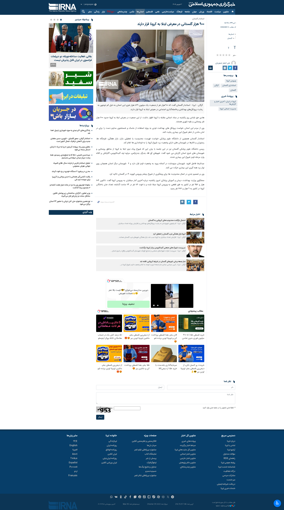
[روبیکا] (163, 497)
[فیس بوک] (130, 497)
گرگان (216, 85)
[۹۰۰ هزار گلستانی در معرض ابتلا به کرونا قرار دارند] (150, 66)
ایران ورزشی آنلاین (109, 463)
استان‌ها (140, 12)
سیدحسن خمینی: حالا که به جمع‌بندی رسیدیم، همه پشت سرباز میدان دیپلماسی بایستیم (70, 156)
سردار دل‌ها (151, 445)
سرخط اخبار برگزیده (188, 445)
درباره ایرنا (231, 441)
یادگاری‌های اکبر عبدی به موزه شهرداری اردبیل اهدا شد (70, 132)
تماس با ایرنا (230, 445)
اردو (75, 471)
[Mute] (158, 305)
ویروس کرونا (231, 81)
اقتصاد (209, 12)
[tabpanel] (71, 45)
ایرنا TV (110, 12)
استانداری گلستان (229, 85)
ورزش (201, 12)
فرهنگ (179, 12)
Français (72, 475)
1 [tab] (61, 20)
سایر (90, 12)
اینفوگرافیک (151, 463)
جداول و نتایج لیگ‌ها (147, 467)
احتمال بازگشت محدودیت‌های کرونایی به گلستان (166, 220)
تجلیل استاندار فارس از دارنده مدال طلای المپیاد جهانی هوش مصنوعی (71, 165)
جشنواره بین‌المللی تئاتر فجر (145, 475)
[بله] (154, 497)
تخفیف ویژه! (128, 304)
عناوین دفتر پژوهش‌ (187, 463)
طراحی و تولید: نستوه (223, 506)
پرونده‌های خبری (188, 441)
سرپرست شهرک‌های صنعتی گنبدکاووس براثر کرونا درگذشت (162, 247)
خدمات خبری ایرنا (228, 488)
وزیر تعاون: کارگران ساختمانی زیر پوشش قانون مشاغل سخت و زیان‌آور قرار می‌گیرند (71, 195)
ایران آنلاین (112, 454)
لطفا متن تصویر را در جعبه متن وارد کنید (219, 407)
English (73, 445)
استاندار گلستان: (198, 18)
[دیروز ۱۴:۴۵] (71, 38)
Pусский (73, 467)
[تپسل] (108, 281)
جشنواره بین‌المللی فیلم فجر (145, 450)
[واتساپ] (111, 497)
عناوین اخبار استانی (188, 454)
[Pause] (154, 305)
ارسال (100, 417)
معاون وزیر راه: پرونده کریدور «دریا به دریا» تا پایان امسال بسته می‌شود (70, 148)
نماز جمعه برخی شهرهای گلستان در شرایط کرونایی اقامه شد (162, 261)
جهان (194, 12)
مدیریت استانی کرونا (228, 109)
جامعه (187, 12)
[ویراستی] (135, 497)
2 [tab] (58, 20)
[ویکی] (116, 497)
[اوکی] (121, 497)
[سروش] (140, 497)
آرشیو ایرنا (231, 450)
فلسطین (149, 12)
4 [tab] (51, 20)
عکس (131, 12)
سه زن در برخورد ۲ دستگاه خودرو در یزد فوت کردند (71, 171)
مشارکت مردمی (228, 475)
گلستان (229, 38)
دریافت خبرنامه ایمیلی (226, 484)
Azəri (74, 454)
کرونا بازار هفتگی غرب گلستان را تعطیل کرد (169, 234)
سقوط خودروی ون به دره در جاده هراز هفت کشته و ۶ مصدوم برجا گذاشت (70, 186)
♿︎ (277, 503)
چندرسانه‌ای (122, 12)
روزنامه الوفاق (111, 450)
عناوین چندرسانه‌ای (188, 467)
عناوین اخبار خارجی (188, 458)
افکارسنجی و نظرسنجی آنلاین (144, 441)
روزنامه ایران (112, 445)
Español (73, 463)
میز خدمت (231, 480)
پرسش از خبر (151, 458)
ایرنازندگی (112, 441)
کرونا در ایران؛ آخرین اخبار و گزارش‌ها (225, 103)
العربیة (74, 450)
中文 (75, 441)
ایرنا (211, 4)
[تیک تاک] (126, 497)
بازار (103, 12)
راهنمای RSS (229, 458)
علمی (157, 12)
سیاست (217, 12)
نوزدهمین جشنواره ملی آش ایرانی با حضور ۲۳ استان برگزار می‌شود (69, 203)
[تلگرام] (173, 497)
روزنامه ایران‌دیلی (110, 458)
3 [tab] (54, 20)
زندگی (96, 12)
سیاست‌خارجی (168, 12)
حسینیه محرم (150, 471)
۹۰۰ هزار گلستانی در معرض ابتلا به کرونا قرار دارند (170, 24)
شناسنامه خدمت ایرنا (226, 467)
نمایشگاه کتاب (150, 454)
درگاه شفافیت (229, 471)
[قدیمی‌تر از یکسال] (195, 224)
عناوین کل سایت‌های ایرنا (185, 450)
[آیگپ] (149, 497)
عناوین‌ (226, 12)
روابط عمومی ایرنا (228, 463)
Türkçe (73, 458)
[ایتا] (144, 497)
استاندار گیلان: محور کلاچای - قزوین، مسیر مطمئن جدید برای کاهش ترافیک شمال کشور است (70, 140)
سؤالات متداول (229, 454)
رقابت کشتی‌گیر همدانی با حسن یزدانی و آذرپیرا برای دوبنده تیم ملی (71, 178)
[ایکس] (168, 497)
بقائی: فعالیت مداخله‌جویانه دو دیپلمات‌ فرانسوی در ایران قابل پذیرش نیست (71, 59)
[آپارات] (158, 497)
